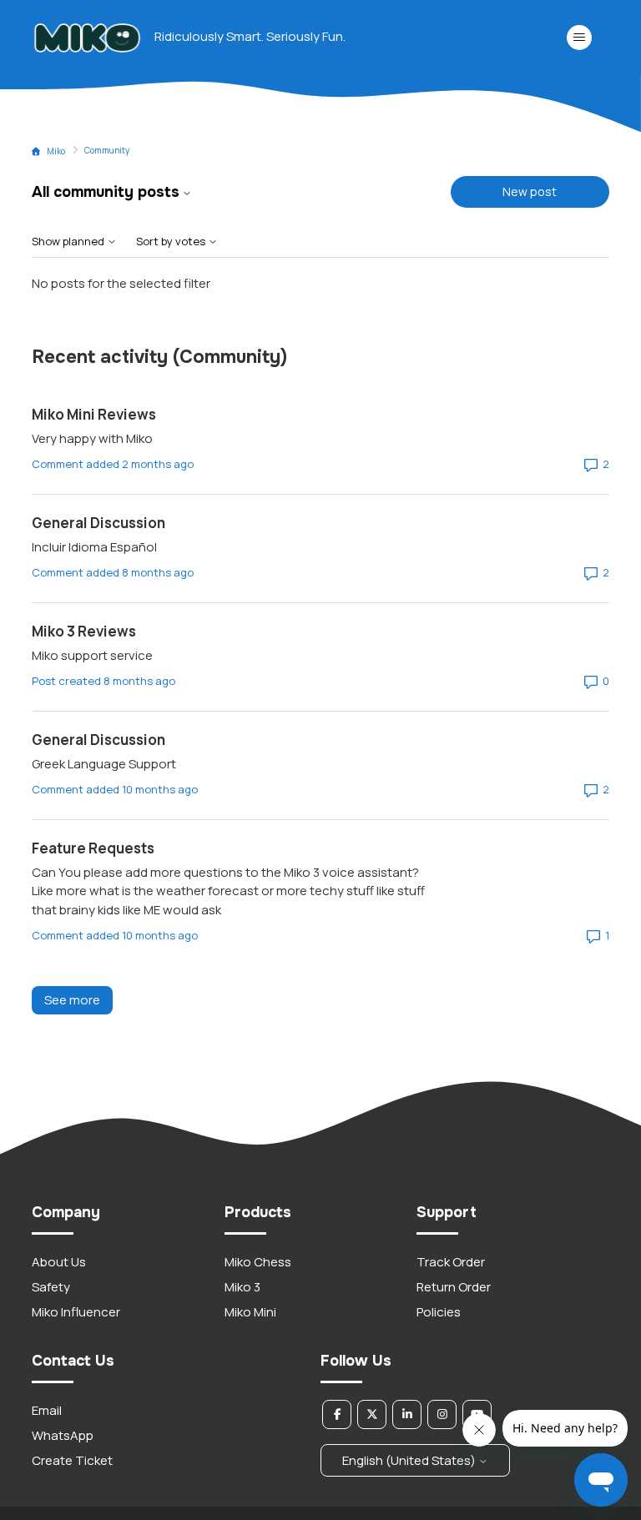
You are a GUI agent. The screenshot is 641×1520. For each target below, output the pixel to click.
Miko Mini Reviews (94, 414)
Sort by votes (172, 241)
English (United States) (410, 1460)
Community (106, 150)
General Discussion (98, 522)
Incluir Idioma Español (94, 547)
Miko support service (92, 655)
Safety (51, 1287)
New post (529, 191)
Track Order (450, 1262)
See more (78, 1000)
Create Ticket (72, 1460)
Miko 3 (242, 1287)
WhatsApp (62, 1435)
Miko (56, 151)
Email (47, 1410)
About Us (59, 1262)
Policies (438, 1312)
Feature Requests (93, 848)
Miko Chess (258, 1262)
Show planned (69, 241)
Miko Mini (250, 1312)
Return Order (453, 1287)
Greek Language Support (104, 764)
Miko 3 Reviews (84, 631)
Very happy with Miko (92, 438)
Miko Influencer (76, 1312)
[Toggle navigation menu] (579, 37)
